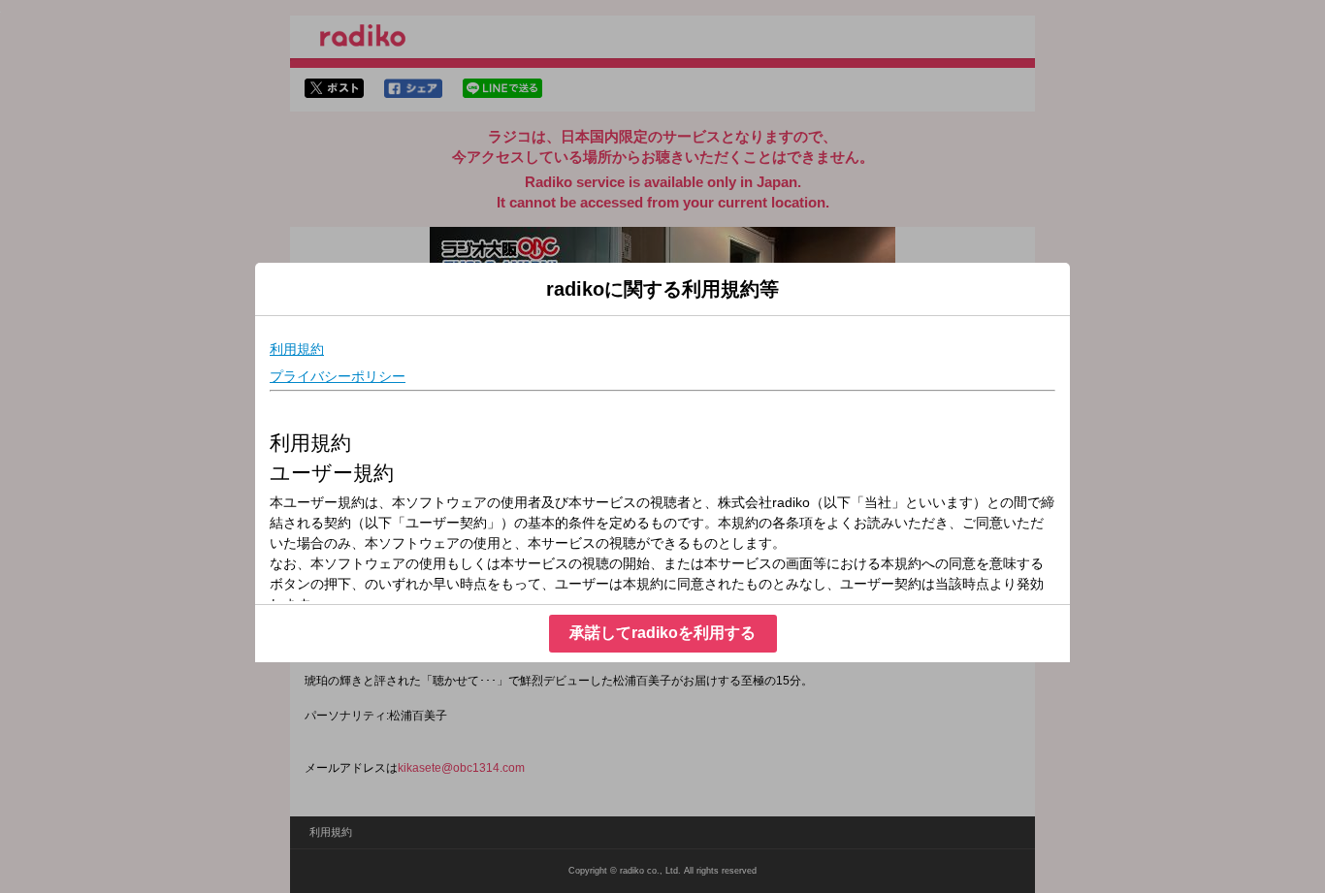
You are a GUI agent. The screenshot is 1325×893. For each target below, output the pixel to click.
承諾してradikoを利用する (662, 632)
